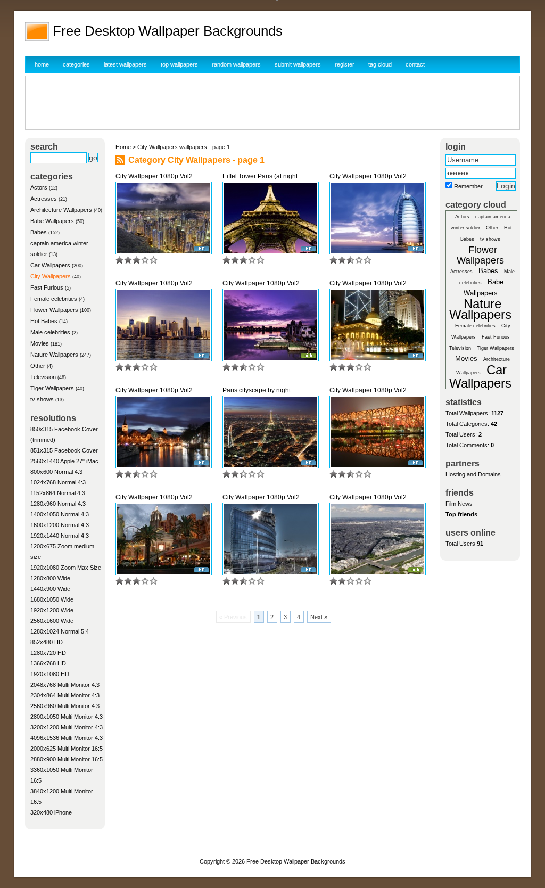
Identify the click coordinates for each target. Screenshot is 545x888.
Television (43, 377)
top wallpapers (179, 64)
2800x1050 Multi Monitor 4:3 (66, 716)
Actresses (43, 198)
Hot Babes (43, 321)
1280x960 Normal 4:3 (58, 503)
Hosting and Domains (473, 474)
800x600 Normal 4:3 (56, 471)
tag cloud (380, 64)
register (344, 64)
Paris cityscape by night (256, 390)
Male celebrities (50, 332)
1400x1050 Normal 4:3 (59, 514)
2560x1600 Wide (51, 621)
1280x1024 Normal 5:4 (59, 631)
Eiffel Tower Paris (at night (260, 176)
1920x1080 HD (49, 674)
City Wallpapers (50, 276)
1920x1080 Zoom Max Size (65, 567)
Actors (38, 187)
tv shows (42, 399)
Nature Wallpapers (54, 354)
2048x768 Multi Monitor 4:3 (65, 684)
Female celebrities (53, 298)
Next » (318, 617)
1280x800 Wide (50, 578)
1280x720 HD (48, 652)
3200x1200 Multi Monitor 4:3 (66, 727)
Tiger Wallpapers (52, 388)
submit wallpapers (298, 64)
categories (76, 64)
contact (415, 64)
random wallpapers (236, 64)
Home (123, 147)
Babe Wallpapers (52, 221)
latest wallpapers (125, 64)
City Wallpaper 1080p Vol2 (154, 176)
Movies (39, 343)
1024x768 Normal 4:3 (58, 482)
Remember (468, 186)
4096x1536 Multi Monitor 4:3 (66, 738)
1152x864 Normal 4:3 (57, 493)
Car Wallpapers (50, 265)
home (42, 64)
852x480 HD (46, 642)
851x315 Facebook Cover (64, 450)
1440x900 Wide (50, 589)
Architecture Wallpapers (61, 210)
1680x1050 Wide (51, 599)
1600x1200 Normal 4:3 (59, 525)
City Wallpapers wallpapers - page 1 (183, 147)
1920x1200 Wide (51, 610)
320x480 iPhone (51, 812)
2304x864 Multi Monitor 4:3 (65, 695)
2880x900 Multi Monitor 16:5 (66, 759)
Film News (459, 503)
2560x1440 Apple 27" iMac (64, 461)
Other (37, 366)
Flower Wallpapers (54, 310)
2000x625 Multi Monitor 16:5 (66, 748)
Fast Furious (46, 287)
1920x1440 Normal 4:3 (59, 535)
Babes (38, 232)
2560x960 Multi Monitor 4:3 (65, 706)
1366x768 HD (48, 663)
